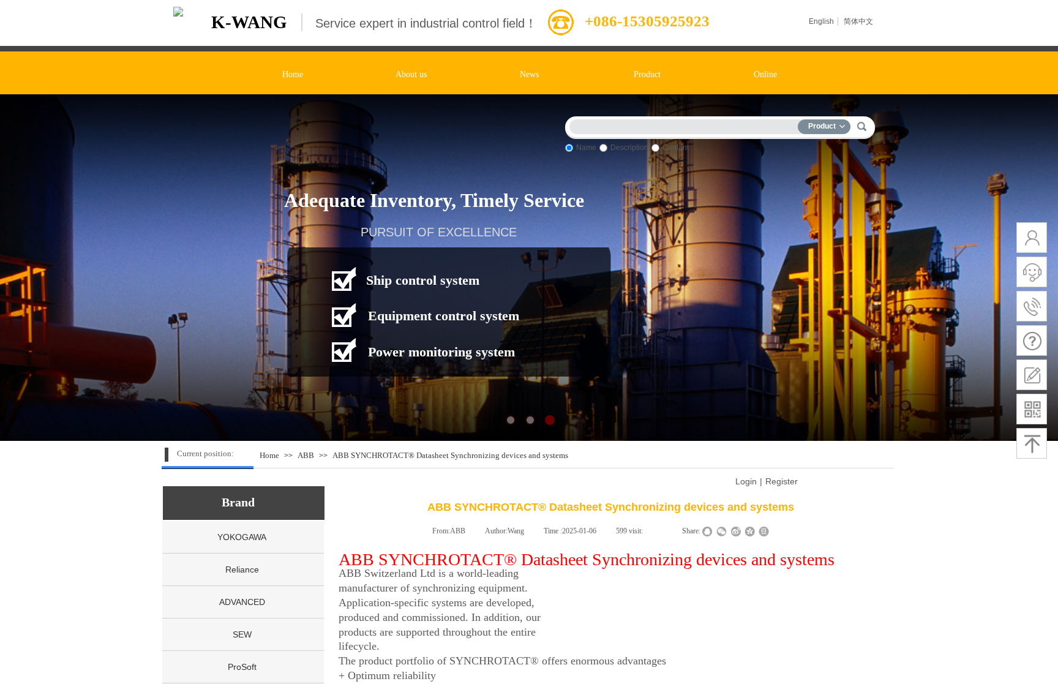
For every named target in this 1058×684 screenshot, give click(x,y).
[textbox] (686, 124)
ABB (306, 455)
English (821, 21)
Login (746, 481)
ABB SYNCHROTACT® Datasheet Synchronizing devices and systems (450, 455)
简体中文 (858, 21)
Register (781, 481)
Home (269, 455)
